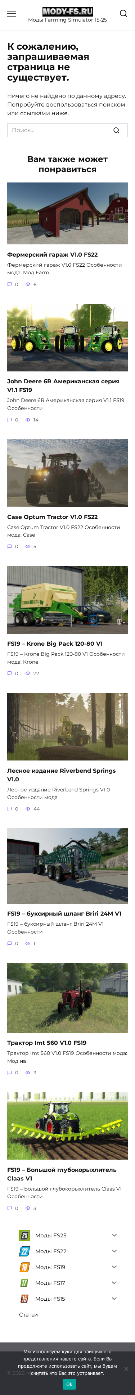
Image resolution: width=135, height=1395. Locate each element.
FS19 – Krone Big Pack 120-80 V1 (55, 643)
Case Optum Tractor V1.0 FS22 (52, 516)
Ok (69, 1384)
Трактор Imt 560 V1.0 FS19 (46, 1042)
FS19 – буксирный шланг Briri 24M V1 (64, 913)
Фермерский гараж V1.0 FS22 (52, 254)
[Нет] (126, 1368)
